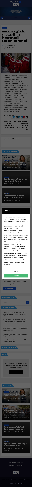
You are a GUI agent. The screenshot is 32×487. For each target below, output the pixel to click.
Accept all (16, 275)
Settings (16, 271)
